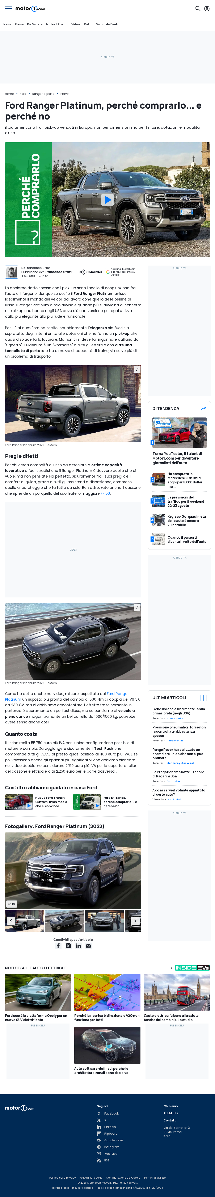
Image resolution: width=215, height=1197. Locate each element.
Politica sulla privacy (62, 1177)
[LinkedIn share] (78, 945)
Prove (19, 24)
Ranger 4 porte (43, 93)
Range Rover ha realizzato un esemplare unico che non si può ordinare (177, 753)
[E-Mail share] (88, 945)
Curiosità (173, 781)
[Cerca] (198, 8)
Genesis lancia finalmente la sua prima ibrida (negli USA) (178, 711)
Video (75, 24)
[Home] (30, 8)
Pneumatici (175, 740)
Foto (88, 24)
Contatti (170, 1120)
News (7, 24)
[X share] (68, 945)
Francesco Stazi (58, 272)
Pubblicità (171, 1113)
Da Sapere (35, 24)
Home (9, 93)
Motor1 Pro (54, 24)
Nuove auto (175, 718)
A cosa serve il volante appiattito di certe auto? (178, 792)
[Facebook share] (58, 945)
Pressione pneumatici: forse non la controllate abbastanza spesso (179, 731)
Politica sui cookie (91, 1177)
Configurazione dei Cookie (123, 1177)
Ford (23, 93)
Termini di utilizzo (155, 1177)
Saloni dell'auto (107, 24)
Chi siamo (171, 1106)
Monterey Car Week (181, 763)
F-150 (105, 493)
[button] (11, 921)
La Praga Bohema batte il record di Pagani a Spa (178, 774)
